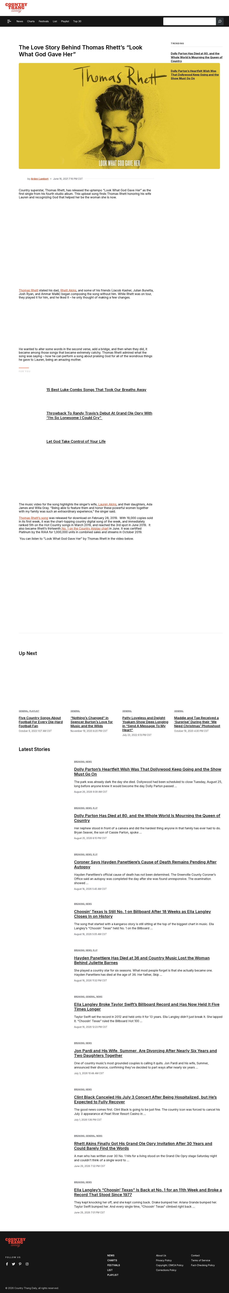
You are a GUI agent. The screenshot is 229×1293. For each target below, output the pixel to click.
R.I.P (95, 808)
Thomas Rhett (28, 290)
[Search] (220, 21)
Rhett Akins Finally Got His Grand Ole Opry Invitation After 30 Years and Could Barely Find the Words (143, 1146)
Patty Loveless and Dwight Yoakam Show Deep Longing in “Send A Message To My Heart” (145, 724)
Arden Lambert (39, 178)
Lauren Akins (107, 504)
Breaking (79, 761)
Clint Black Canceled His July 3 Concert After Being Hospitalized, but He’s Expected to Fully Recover (145, 1099)
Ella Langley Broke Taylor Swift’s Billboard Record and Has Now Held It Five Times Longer (146, 1007)
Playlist (34, 711)
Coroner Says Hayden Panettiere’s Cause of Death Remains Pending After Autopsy (145, 864)
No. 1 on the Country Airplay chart (84, 528)
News (89, 761)
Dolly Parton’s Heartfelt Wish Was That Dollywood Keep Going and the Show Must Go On (195, 74)
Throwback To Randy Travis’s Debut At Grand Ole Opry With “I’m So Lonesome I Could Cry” (99, 415)
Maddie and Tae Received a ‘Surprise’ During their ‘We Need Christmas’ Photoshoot (197, 722)
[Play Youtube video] (86, 581)
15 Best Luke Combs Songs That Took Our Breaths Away (96, 389)
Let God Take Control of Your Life (76, 441)
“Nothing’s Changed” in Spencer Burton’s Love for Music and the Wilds (92, 722)
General (23, 711)
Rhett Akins (68, 290)
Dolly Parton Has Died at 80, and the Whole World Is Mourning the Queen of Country (196, 57)
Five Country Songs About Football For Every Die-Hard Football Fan (41, 722)
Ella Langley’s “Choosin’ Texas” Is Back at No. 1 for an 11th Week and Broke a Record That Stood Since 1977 (148, 1192)
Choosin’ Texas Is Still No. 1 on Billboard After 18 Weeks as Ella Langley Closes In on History (142, 914)
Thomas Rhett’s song (33, 518)
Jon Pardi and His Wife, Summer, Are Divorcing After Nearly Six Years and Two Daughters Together (145, 1053)
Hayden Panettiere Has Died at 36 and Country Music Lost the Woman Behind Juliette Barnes (142, 960)
